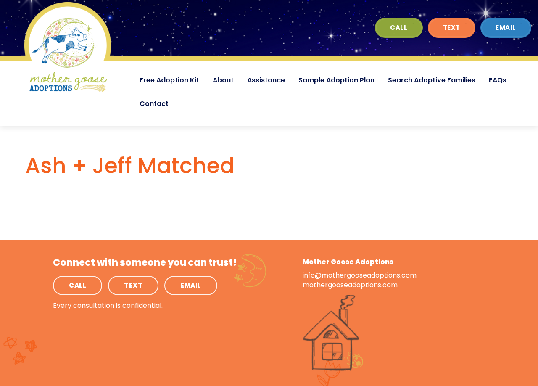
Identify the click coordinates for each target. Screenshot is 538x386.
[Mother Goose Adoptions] (67, 48)
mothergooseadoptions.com (350, 285)
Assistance (266, 80)
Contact (154, 103)
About (223, 80)
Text (451, 27)
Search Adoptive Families (431, 80)
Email (506, 27)
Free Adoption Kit (169, 80)
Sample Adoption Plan (336, 80)
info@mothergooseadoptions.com (360, 275)
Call (398, 27)
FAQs (497, 80)
